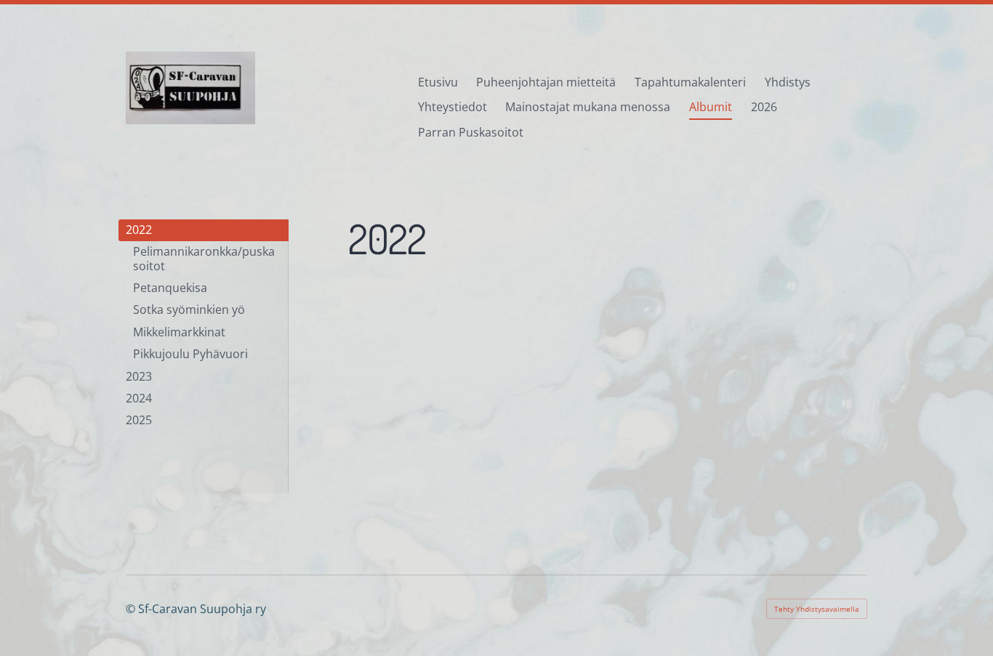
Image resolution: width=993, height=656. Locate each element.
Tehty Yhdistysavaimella (816, 609)
